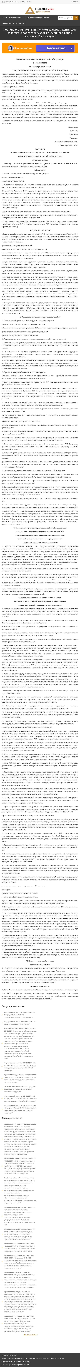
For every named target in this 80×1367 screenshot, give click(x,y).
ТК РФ (5, 18)
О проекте (20, 23)
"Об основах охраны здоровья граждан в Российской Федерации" (20, 1098)
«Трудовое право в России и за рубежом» (49, 1358)
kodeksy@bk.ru (25, 1361)
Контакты (74, 2)
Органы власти (8, 23)
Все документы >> (31, 1335)
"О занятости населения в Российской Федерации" (19, 1089)
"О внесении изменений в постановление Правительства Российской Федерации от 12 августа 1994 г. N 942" (19, 1247)
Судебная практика (16, 18)
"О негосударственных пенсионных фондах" (19, 1014)
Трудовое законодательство (37, 18)
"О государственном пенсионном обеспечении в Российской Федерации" (20, 1109)
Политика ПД (24, 1365)
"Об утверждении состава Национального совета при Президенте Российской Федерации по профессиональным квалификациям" (19, 1234)
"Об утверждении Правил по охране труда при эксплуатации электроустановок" (20, 1078)
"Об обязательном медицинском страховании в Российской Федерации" (20, 1066)
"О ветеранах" (20, 1023)
